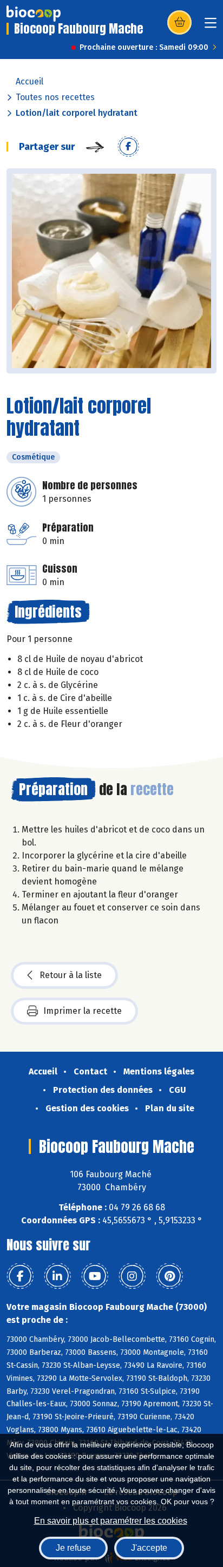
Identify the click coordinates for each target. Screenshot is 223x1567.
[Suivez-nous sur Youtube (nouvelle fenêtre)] (94, 1276)
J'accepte (149, 1547)
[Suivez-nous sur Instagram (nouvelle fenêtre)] (132, 1276)
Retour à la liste (71, 975)
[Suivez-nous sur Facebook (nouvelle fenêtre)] (20, 1276)
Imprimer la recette (82, 1011)
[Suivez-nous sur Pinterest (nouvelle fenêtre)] (169, 1276)
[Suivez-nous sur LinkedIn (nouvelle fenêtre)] (57, 1276)
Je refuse (73, 1547)
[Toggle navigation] (211, 26)
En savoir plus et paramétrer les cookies (110, 1520)
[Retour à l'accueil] (33, 13)
